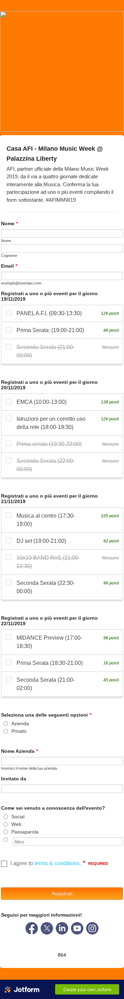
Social (17, 816)
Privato (19, 731)
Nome (9, 223)
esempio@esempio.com (21, 283)
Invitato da (13, 778)
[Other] (12, 839)
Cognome (9, 255)
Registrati (62, 893)
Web (16, 824)
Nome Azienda (19, 751)
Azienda (20, 723)
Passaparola (25, 832)
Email (9, 266)
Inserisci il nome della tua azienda (29, 768)
